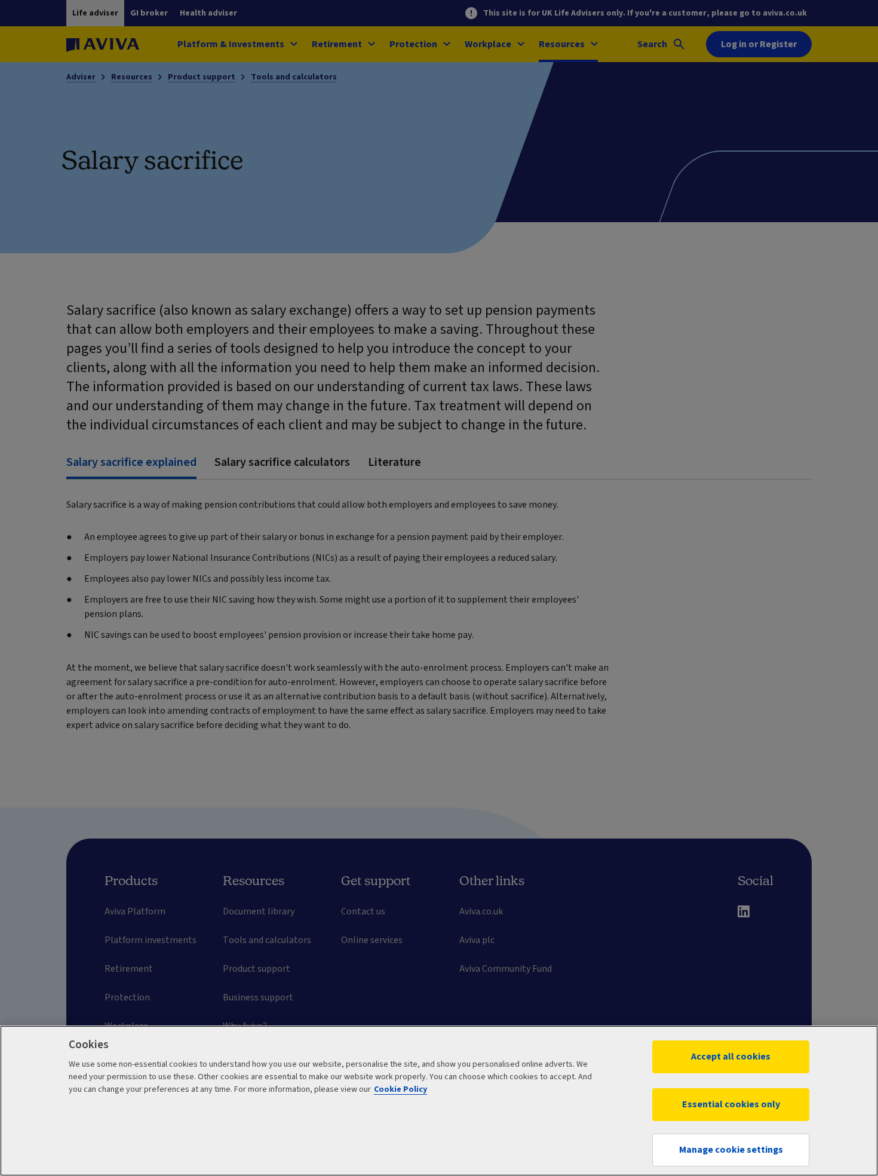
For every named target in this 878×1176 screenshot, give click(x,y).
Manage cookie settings (731, 1149)
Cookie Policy (400, 1089)
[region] (439, 1100)
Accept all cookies (730, 1056)
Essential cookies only (731, 1104)
